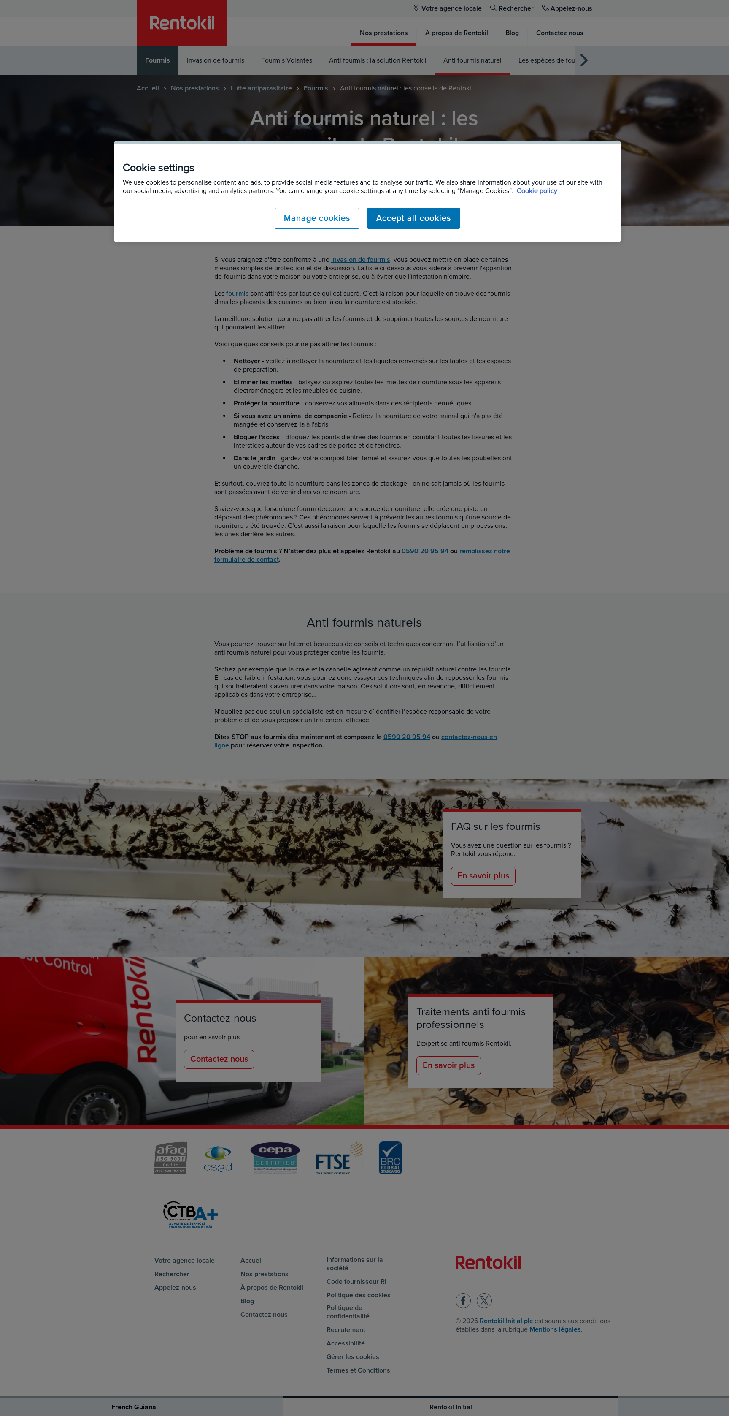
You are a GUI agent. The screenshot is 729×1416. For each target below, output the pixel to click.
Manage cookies (317, 218)
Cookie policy (537, 191)
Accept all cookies (413, 218)
